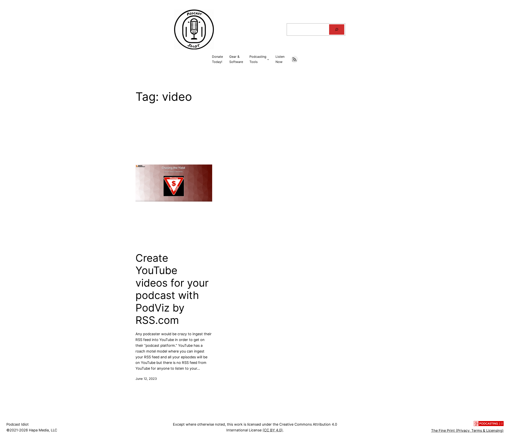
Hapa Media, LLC (43, 430)
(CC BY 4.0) (273, 430)
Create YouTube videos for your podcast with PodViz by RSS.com (172, 289)
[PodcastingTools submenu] (268, 59)
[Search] (336, 29)
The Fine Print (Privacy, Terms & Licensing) (467, 430)
